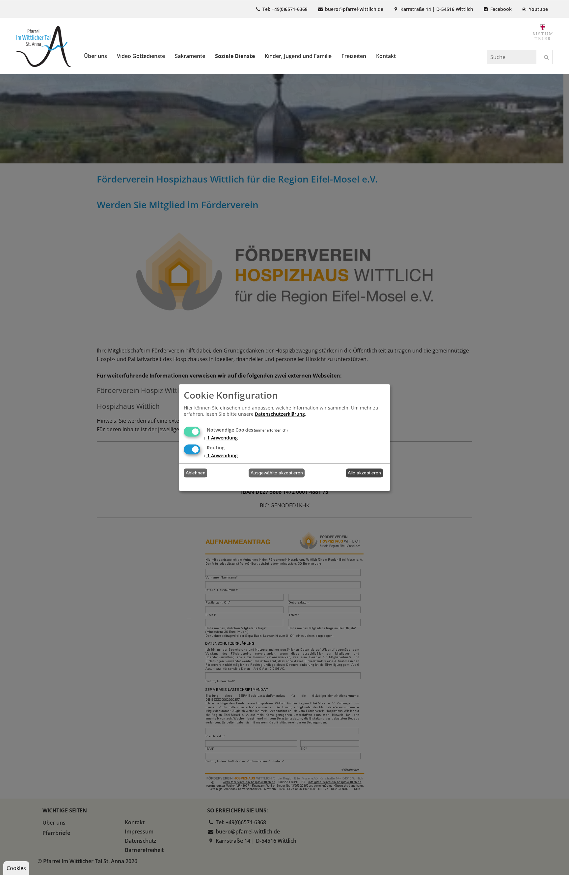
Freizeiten (353, 56)
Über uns (95, 56)
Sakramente (190, 56)
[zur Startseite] (43, 46)
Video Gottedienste (141, 56)
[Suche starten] (546, 57)
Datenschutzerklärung (280, 414)
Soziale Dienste (235, 56)
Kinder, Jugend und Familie (298, 56)
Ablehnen (195, 472)
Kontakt (386, 56)
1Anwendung (220, 438)
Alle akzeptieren (364, 472)
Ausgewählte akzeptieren (277, 472)
